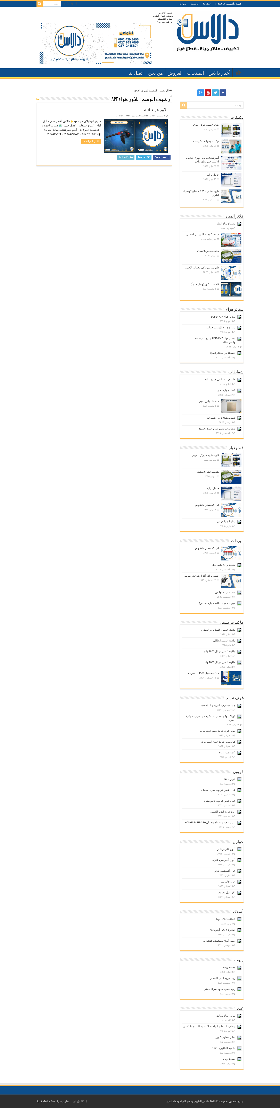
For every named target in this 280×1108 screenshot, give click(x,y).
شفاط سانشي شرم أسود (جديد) (217, 428)
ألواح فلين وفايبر (226, 849)
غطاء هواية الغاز (226, 390)
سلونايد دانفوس (226, 521)
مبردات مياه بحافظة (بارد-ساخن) (217, 603)
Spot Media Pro (45, 1101)
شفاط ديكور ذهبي (209, 401)
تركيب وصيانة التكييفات (206, 141)
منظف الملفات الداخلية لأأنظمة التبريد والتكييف (209, 1026)
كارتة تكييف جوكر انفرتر (205, 124)
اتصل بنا (207, 3)
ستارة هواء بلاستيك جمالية (220, 327)
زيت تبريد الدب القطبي (222, 811)
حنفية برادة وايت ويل (223, 564)
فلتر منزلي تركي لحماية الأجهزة (201, 267)
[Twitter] (72, 3)
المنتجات (195, 73)
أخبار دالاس (219, 73)
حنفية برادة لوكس (225, 592)
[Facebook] (76, 3)
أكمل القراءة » (91, 141)
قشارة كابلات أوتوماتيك (222, 929)
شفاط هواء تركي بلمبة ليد (221, 417)
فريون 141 (229, 779)
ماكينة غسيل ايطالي (224, 640)
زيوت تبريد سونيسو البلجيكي (219, 989)
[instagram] (64, 3)
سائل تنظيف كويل (225, 1037)
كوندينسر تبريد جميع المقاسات (218, 741)
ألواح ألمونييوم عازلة (223, 859)
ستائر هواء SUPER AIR (223, 316)
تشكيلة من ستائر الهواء (222, 352)
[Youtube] (68, 3)
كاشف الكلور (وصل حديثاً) (205, 284)
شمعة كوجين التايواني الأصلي (202, 234)
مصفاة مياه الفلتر (225, 223)
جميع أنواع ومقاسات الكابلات (219, 940)
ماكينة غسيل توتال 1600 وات (219, 662)
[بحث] (39, 4)
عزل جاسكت (228, 881)
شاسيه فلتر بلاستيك (208, 250)
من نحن (182, 3)
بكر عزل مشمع (227, 892)
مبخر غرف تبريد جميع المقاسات (217, 730)
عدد (134, 115)
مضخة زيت (229, 967)
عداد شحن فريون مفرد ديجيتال (218, 789)
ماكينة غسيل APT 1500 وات (203, 673)
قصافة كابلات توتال (224, 919)
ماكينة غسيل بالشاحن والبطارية (217, 629)
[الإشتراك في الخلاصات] (37, 98)
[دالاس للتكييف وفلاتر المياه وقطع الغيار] (206, 31)
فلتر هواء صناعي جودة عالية (220, 379)
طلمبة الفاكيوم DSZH (223, 1048)
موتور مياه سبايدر (225, 1015)
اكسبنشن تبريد (227, 752)
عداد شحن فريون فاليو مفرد (219, 800)
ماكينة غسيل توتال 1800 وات (219, 651)
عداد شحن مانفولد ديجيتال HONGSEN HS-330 (210, 822)
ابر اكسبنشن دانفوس (207, 504)
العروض (175, 73)
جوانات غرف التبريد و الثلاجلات (218, 705)
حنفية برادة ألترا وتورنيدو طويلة (201, 575)
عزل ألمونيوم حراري (224, 870)
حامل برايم (213, 174)
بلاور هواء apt (156, 109)
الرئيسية (194, 3)
